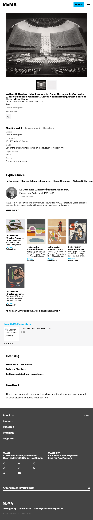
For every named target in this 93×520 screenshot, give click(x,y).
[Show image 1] (41, 85)
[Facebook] (24, 463)
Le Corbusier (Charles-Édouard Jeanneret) (28, 181)
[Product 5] (12, 343)
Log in (87, 415)
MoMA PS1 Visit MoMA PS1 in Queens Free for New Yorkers (63, 455)
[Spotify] (38, 468)
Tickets (79, 4)
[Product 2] (6, 343)
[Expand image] (46, 45)
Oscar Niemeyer (59, 94)
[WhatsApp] (9, 473)
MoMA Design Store (20, 324)
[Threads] (9, 468)
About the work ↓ (14, 128)
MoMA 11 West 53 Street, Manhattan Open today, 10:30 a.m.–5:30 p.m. (23, 455)
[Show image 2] (52, 85)
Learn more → (12, 210)
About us (8, 415)
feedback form (41, 397)
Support (8, 420)
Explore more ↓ (32, 128)
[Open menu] (88, 4)
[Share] (8, 116)
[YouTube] (24, 473)
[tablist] (46, 85)
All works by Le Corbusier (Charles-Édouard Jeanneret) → (33, 311)
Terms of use (25, 509)
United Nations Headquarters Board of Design (46, 97)
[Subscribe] (89, 488)
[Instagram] (9, 463)
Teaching (8, 432)
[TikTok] (24, 468)
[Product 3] (8, 343)
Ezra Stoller (22, 98)
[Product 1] (4, 343)
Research (8, 426)
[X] (38, 463)
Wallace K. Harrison (17, 94)
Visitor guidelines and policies (48, 509)
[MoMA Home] (10, 4)
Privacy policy (9, 509)
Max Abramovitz (39, 94)
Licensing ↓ (48, 128)
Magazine (8, 438)
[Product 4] (10, 343)
